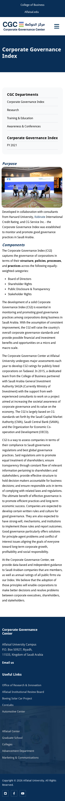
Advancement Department (18, 751)
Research (13, 110)
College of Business (32, 5)
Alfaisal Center (11, 731)
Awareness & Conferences (24, 126)
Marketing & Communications (20, 757)
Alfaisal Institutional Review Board (23, 692)
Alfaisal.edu (32, 12)
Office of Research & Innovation (21, 685)
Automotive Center (13, 711)
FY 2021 (12, 145)
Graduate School (12, 737)
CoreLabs (8, 705)
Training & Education (20, 118)
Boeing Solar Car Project (17, 698)
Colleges (7, 744)
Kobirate (39, 217)
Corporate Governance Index (25, 102)
